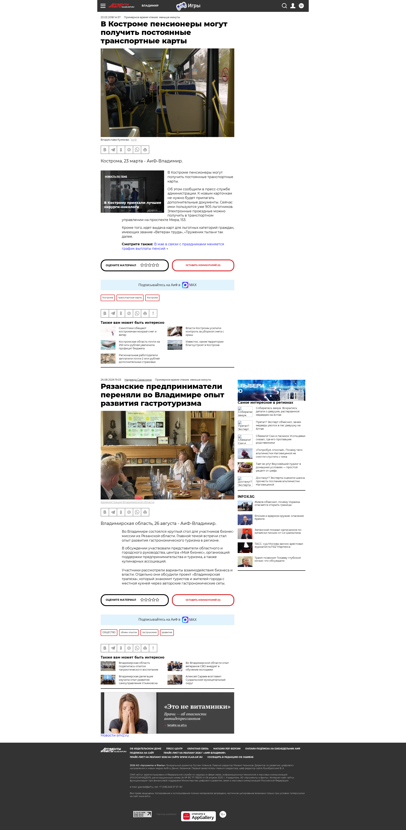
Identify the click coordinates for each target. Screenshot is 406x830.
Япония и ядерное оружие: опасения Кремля (279, 517)
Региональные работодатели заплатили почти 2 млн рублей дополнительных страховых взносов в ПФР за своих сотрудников (130, 362)
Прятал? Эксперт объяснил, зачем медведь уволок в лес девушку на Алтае (278, 425)
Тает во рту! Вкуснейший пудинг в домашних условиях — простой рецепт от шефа (278, 467)
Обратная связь (197, 748)
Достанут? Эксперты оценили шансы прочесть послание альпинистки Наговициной (280, 481)
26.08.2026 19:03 (111, 379)
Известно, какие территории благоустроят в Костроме (205, 343)
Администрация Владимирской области (127, 502)
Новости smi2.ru (115, 735)
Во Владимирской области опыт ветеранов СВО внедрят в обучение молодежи (207, 666)
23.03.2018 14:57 (111, 17)
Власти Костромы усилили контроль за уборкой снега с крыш (205, 331)
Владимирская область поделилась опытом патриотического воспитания (138, 666)
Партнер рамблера (166, 814)
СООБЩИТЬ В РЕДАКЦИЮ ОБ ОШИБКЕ (230, 757)
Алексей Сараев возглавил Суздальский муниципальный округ (205, 680)
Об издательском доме (145, 748)
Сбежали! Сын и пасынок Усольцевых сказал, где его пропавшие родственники (280, 439)
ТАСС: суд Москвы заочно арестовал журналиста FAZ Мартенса (279, 545)
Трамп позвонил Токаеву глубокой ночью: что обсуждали (278, 559)
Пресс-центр (174, 748)
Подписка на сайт (142, 753)
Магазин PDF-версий (226, 748)
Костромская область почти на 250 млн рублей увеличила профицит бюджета (139, 345)
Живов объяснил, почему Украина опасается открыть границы (277, 503)
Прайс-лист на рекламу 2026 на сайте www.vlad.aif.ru (166, 757)
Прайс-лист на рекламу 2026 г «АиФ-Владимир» (195, 753)
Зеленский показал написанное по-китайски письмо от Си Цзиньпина (278, 531)
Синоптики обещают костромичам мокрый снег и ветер (137, 331)
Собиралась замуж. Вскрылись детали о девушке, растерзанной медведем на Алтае (277, 411)
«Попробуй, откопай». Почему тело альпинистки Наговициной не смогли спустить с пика (279, 453)
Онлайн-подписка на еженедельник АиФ (272, 748)
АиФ (134, 139)
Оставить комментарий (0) (203, 265)
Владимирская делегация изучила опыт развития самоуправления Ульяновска (138, 680)
